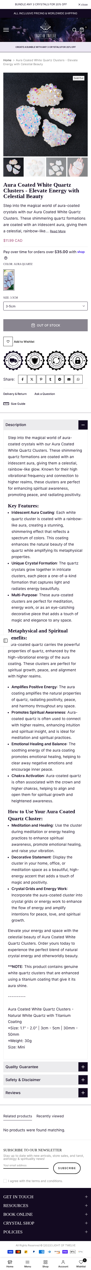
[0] (82, 29)
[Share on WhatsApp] (78, 379)
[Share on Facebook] (22, 379)
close (84, 4)
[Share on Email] (68, 379)
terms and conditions (47, 1181)
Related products (17, 1116)
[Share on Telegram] (59, 379)
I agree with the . (35, 1181)
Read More (58, 231)
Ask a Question (44, 394)
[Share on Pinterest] (41, 379)
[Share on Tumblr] (50, 379)
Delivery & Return (15, 394)
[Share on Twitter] (31, 379)
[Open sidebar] (5, 640)
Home (7, 60)
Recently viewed (50, 1116)
